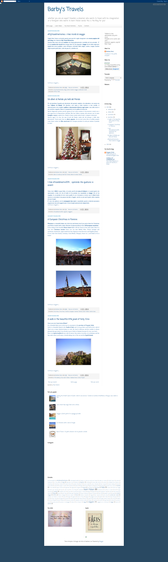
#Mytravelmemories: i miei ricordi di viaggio (66, 34)
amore (117, 480)
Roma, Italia (57, 91)
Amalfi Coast (111, 480)
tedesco (118, 498)
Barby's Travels (65, 9)
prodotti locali (107, 493)
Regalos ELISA (110, 152)
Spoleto (100, 497)
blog (65, 90)
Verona (72, 502)
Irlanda (84, 487)
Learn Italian (58, 26)
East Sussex (103, 484)
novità (68, 90)
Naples (88, 491)
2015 (107, 144)
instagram (78, 487)
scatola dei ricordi (82, 90)
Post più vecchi (95, 382)
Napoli (93, 491)
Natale (80, 174)
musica (69, 491)
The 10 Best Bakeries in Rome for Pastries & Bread (112, 162)
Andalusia (50, 482)
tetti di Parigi (52, 500)
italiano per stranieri (54, 490)
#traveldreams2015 (58, 212)
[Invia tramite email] (81, 87)
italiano (109, 487)
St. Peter (106, 497)
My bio (80, 26)
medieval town (73, 378)
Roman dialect (70, 495)
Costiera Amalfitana (77, 484)
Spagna (86, 497)
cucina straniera (95, 484)
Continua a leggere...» (53, 83)
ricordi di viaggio (74, 90)
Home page (49, 26)
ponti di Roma (93, 493)
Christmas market (64, 311)
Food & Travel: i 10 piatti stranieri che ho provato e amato (71, 432)
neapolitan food (104, 491)
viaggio (111, 502)
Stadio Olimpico (113, 497)
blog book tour (70, 482)
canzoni (104, 482)
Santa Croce (92, 311)
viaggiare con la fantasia (102, 502)
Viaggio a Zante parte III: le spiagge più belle (68, 414)
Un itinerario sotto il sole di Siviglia (65, 423)
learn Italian (86, 311)
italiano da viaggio (116, 487)
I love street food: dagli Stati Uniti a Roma (67, 405)
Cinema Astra (68, 484)
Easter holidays (111, 484)
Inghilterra (67, 487)
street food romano (92, 498)
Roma (54, 495)
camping (88, 482)
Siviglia (68, 497)
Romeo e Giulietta (84, 495)
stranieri (67, 498)
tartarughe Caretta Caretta (104, 498)
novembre (111, 115)
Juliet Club (66, 490)
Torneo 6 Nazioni (60, 500)
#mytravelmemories (58, 90)
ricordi (113, 493)
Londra (55, 492)
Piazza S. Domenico (84, 493)
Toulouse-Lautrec (69, 500)
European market (73, 311)
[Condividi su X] (84, 87)
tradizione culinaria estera (81, 500)
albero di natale (74, 174)
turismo (95, 500)
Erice (62, 378)
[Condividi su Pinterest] (88, 87)
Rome (76, 495)
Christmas (56, 311)
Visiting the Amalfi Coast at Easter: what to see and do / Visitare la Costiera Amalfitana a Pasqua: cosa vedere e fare (87, 396)
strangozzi (61, 498)
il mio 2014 (52, 487)
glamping (102, 485)
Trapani (83, 378)
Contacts (86, 26)
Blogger (101, 541)
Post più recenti (52, 382)
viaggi (84, 502)
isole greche (90, 487)
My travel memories (70, 26)
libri (115, 490)
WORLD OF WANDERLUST (110, 159)
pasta (59, 493)
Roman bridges (61, 495)
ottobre (110, 112)
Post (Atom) (56, 385)
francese (86, 485)
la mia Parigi (74, 490)
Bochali (76, 482)
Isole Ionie (96, 487)
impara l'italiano (59, 487)
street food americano (82, 498)
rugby (91, 495)
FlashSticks (70, 485)
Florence (81, 311)
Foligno (81, 485)
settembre (111, 110)
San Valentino (98, 495)
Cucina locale (86, 484)
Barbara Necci (110, 52)
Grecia (118, 486)
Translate (117, 80)
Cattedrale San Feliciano (113, 482)
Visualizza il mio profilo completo (111, 55)
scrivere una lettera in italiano (55, 497)
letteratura (100, 490)
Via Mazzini (78, 502)
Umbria (112, 500)
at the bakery (56, 378)
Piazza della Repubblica (74, 493)
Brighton (82, 482)
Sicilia (79, 378)
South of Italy (80, 497)
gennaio (91, 485)
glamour (96, 485)
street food (72, 498)
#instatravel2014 (51, 480)
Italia (102, 487)
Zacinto (117, 502)
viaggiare (70, 212)
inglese (72, 487)
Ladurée (80, 490)
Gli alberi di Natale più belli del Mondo (64, 99)
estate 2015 (50, 485)
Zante (49, 504)
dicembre (110, 117)
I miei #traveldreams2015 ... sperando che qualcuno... (114, 131)
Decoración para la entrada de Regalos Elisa (112, 154)
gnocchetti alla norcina (110, 485)
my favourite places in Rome (79, 491)
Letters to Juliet (108, 490)
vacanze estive (55, 502)
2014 (107, 107)
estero (55, 485)
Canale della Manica (96, 482)
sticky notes (54, 498)
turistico (101, 500)
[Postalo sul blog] (83, 87)
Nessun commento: (73, 87)
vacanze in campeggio (64, 502)
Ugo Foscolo (106, 500)
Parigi (53, 493)
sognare (65, 212)
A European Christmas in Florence (62, 219)
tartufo (114, 498)
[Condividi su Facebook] (86, 87)
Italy (61, 490)
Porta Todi (100, 493)
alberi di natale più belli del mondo (61, 174)
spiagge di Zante (94, 497)
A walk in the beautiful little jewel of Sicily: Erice (68, 319)
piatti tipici (64, 493)
